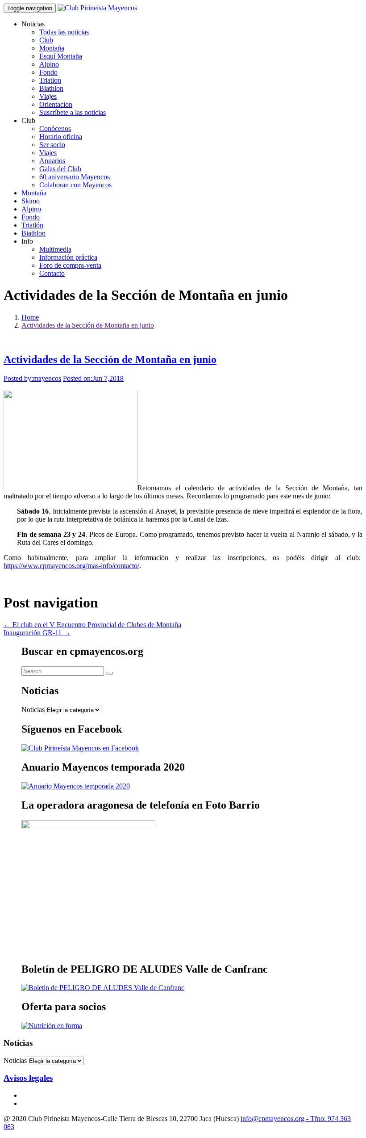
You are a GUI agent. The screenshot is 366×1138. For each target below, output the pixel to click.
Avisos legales (28, 1078)
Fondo (48, 72)
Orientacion (55, 104)
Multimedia (55, 249)
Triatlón (32, 225)
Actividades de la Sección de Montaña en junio (87, 325)
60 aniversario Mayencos (74, 177)
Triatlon (50, 80)
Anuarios (52, 160)
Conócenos (55, 128)
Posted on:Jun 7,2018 (93, 378)
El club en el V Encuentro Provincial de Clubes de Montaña (92, 624)
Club (46, 40)
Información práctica (68, 257)
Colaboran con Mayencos (75, 185)
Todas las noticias (64, 32)
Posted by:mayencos (32, 378)
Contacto (52, 273)
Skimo (30, 201)
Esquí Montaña (60, 56)
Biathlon (51, 88)
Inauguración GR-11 (37, 632)
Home (30, 317)
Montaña (51, 48)
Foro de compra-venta (70, 265)
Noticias (33, 709)
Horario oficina (60, 136)
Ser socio (52, 144)
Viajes (48, 96)
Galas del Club (60, 169)
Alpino (49, 64)
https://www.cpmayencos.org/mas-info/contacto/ (71, 565)
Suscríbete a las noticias (72, 112)
